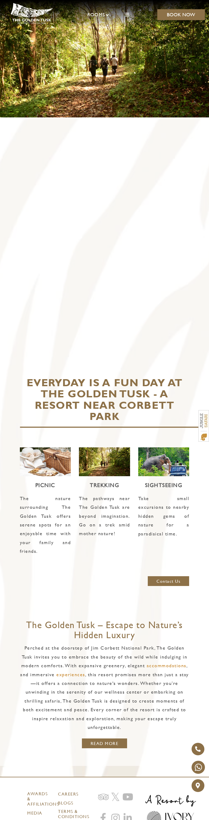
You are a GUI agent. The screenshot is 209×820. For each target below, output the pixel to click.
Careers (68, 794)
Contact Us (168, 581)
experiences (70, 674)
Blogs (65, 803)
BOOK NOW (181, 14)
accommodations (166, 665)
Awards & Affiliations (39, 799)
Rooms (96, 14)
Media (34, 813)
